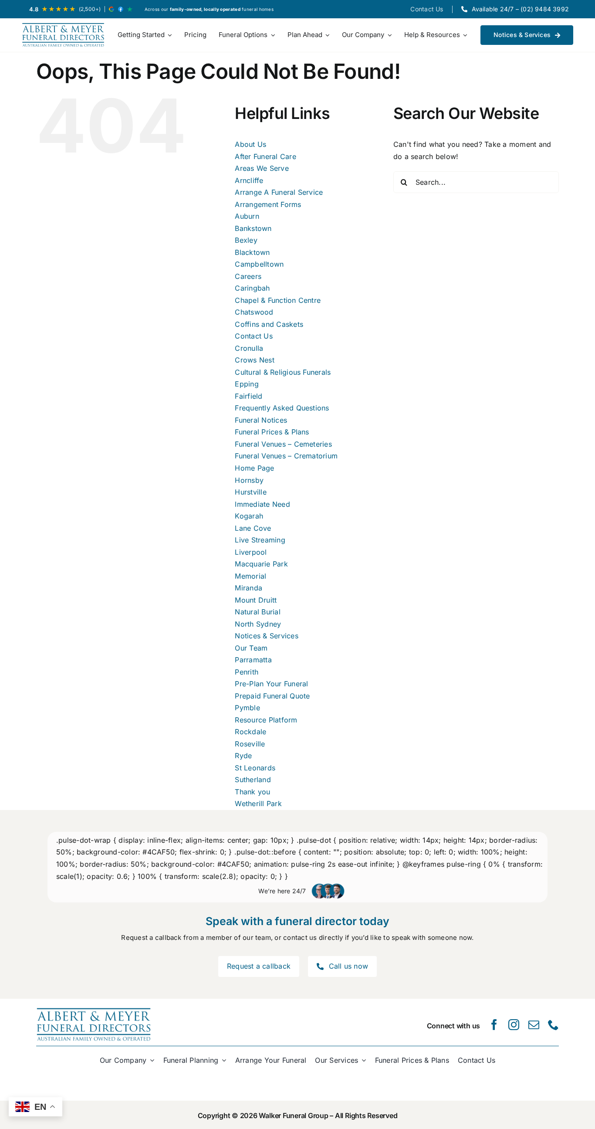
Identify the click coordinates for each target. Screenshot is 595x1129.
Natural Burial (257, 611)
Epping (246, 384)
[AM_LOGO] (63, 35)
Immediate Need (262, 504)
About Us (250, 144)
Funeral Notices (261, 420)
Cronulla (249, 348)
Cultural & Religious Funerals (283, 372)
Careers (248, 276)
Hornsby (249, 480)
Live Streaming (260, 540)
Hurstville (250, 492)
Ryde (243, 755)
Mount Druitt (256, 600)
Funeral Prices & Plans (272, 431)
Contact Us (253, 336)
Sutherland (252, 779)
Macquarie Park (261, 563)
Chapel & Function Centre (278, 300)
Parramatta (253, 659)
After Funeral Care (265, 156)
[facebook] (494, 1024)
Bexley (246, 240)
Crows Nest (254, 360)
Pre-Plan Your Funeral (271, 683)
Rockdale (250, 731)
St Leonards (255, 767)
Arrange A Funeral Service (279, 192)
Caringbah (252, 288)
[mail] (533, 1024)
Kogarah (249, 516)
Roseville (250, 743)
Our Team (251, 648)
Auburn (247, 216)
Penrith (246, 672)
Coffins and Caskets (269, 324)
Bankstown (253, 228)
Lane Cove (253, 528)
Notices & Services (266, 635)
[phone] (553, 1024)
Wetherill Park (258, 803)
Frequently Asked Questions (282, 407)
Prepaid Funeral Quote (272, 696)
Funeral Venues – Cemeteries (283, 444)
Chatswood (254, 312)
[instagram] (513, 1024)
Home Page (254, 468)
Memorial (250, 576)
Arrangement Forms (268, 204)
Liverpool (251, 552)
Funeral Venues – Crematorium (286, 455)
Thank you (252, 791)
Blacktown (252, 252)
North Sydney (258, 624)
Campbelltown (259, 264)
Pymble (247, 707)
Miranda (248, 587)
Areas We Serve (261, 168)
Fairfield (248, 396)
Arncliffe (249, 180)
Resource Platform (266, 719)
